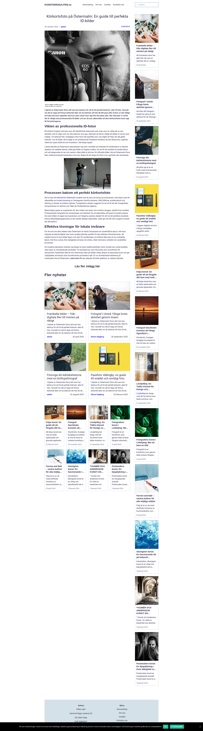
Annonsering (88, 5)
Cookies (107, 5)
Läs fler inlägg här (87, 266)
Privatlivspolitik (177, 726)
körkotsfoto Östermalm (66, 198)
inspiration (125, 26)
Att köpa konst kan (144, 281)
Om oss (98, 5)
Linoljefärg (140, 393)
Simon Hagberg (97, 337)
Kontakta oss (118, 5)
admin (63, 27)
